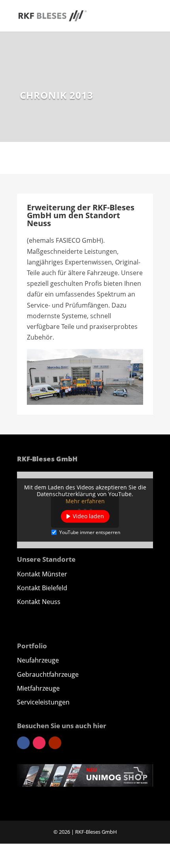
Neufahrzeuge (38, 660)
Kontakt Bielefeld (42, 587)
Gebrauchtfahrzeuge (48, 674)
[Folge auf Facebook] (23, 742)
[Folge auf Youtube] (55, 742)
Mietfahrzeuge (38, 688)
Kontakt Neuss (38, 601)
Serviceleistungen (43, 702)
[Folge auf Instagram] (39, 742)
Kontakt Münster (42, 574)
